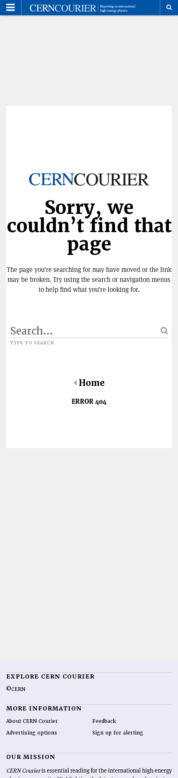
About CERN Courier (32, 721)
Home (92, 383)
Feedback (104, 721)
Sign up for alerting (117, 733)
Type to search (32, 343)
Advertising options (31, 733)
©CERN (15, 689)
